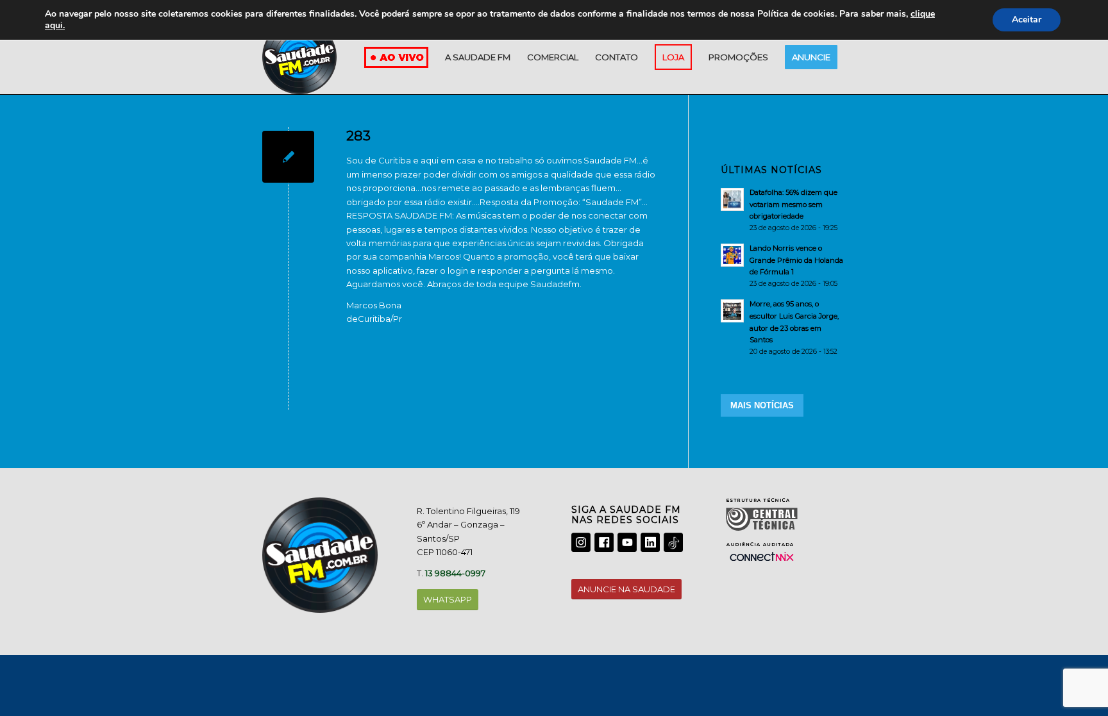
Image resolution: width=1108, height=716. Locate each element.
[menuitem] (478, 57)
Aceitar (1026, 19)
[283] (288, 157)
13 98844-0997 (455, 573)
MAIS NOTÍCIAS (762, 405)
